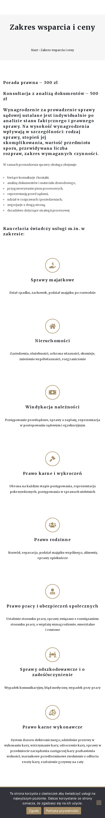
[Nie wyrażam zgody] (98, 802)
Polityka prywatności (62, 811)
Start (34, 50)
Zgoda (34, 811)
